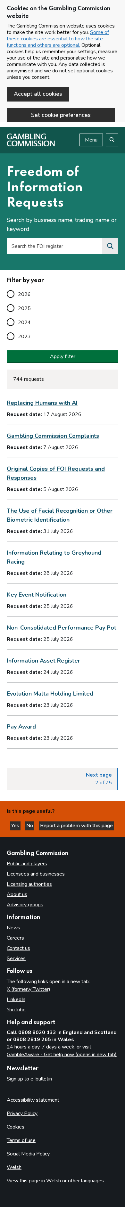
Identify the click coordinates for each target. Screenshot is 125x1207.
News (13, 927)
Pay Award (21, 726)
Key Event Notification (36, 595)
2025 (24, 308)
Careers (15, 938)
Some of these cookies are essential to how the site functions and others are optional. (58, 39)
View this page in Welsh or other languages (55, 1180)
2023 (24, 336)
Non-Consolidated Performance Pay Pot (61, 628)
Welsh (14, 1167)
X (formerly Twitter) (28, 989)
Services (16, 958)
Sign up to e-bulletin (29, 1078)
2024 (24, 322)
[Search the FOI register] (110, 246)
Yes (16, 825)
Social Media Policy (28, 1153)
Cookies (15, 1126)
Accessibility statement (33, 1100)
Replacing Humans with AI (42, 403)
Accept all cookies (38, 94)
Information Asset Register (43, 661)
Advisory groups (25, 904)
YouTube (16, 1009)
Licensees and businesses (36, 873)
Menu (91, 139)
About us (17, 894)
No (30, 825)
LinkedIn (16, 999)
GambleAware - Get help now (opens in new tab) (62, 1054)
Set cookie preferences (61, 115)
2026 (24, 294)
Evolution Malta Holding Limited (50, 693)
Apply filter (62, 356)
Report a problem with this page (76, 825)
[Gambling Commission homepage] (31, 144)
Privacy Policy (22, 1113)
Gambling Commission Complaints (53, 436)
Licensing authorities (29, 884)
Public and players (27, 863)
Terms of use (21, 1140)
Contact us (18, 948)
